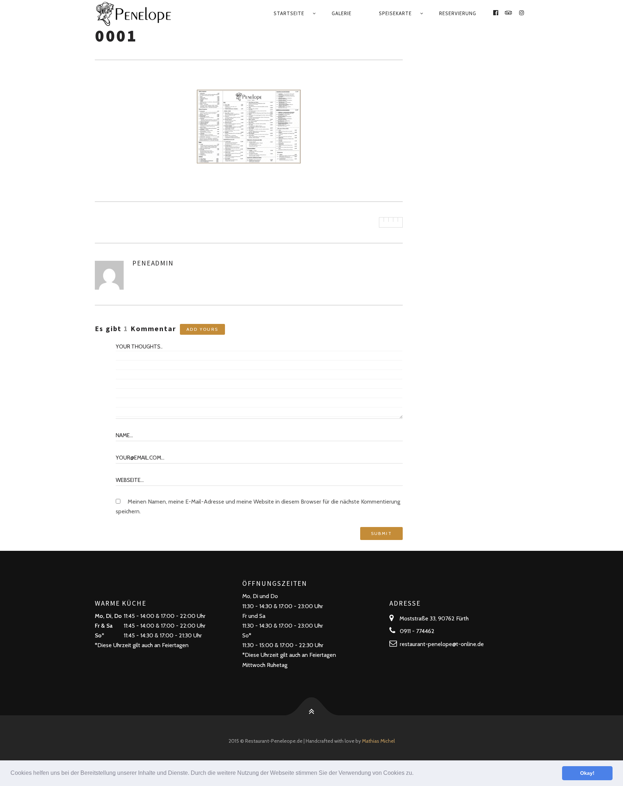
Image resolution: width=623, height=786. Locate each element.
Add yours (202, 329)
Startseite (289, 13)
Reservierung (457, 13)
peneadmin (153, 263)
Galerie (342, 13)
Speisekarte (395, 13)
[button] (416, 774)
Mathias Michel (378, 741)
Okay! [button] (587, 773)
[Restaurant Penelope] (143, 13)
